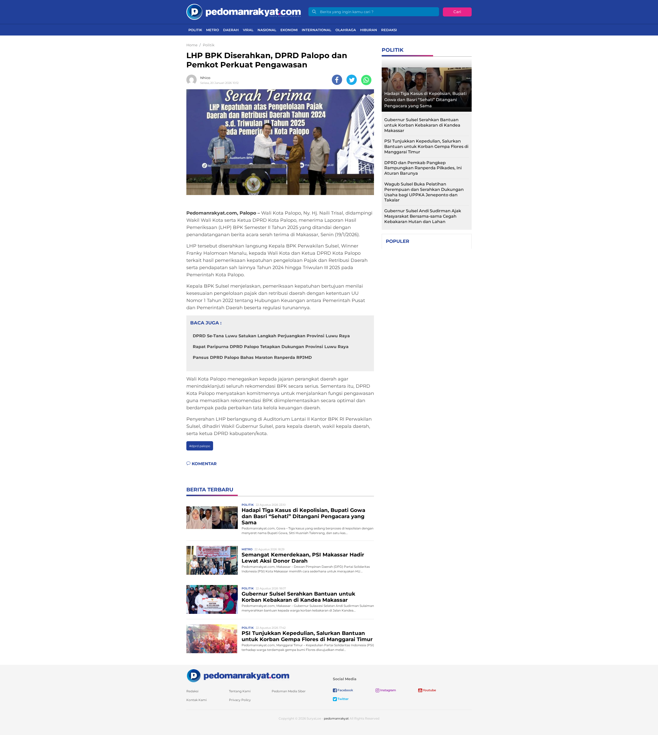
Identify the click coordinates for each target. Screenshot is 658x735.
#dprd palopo (199, 446)
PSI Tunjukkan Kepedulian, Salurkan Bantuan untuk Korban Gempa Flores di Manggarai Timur (307, 636)
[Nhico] (192, 80)
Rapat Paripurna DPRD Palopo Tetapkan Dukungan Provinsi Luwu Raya (271, 346)
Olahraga (345, 30)
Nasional (267, 30)
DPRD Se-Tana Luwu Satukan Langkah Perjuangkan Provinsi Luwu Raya (271, 335)
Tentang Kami (240, 691)
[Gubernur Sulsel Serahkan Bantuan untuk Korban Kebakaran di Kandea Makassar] (212, 599)
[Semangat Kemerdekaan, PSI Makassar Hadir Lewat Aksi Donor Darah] (212, 559)
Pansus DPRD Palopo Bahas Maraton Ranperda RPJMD (252, 357)
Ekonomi (289, 30)
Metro (212, 30)
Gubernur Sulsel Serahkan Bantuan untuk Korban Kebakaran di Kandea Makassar (298, 597)
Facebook (345, 690)
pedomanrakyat (336, 718)
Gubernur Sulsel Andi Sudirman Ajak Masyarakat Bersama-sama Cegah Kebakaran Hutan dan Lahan (422, 216)
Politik (195, 30)
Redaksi (389, 30)
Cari (457, 11)
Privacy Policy (240, 700)
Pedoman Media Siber (289, 691)
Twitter (343, 699)
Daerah (231, 30)
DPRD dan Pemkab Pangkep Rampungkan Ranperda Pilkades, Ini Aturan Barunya (423, 168)
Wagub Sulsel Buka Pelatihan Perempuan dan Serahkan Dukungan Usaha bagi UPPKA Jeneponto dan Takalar (424, 192)
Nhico (205, 78)
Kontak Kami (196, 700)
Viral (248, 30)
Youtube (429, 690)
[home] (237, 675)
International (316, 30)
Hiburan (368, 30)
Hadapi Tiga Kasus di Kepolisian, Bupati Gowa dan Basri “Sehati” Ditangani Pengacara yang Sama (303, 516)
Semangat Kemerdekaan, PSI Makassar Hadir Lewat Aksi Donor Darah (303, 558)
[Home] (243, 11)
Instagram (387, 690)
